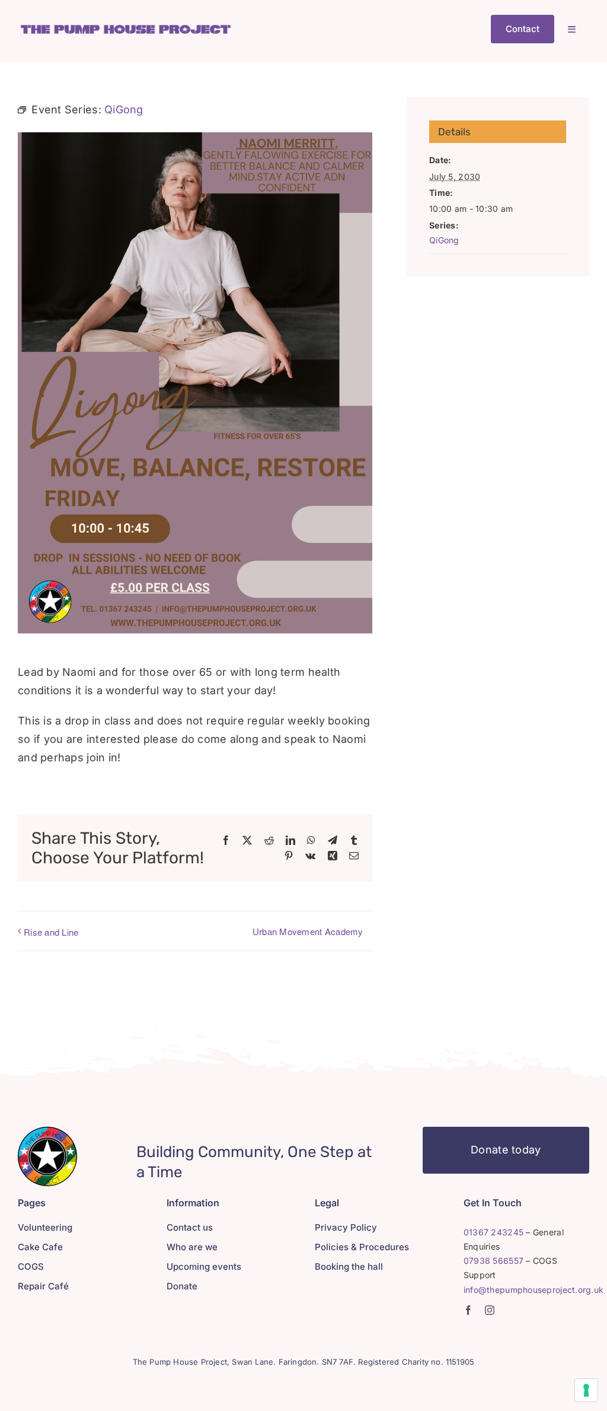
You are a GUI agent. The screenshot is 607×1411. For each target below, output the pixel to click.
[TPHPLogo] (125, 27)
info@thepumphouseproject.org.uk (533, 1290)
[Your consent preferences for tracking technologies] (586, 1390)
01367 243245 (493, 1232)
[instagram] (489, 1310)
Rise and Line (51, 932)
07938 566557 (493, 1261)
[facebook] (468, 1310)
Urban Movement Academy (308, 931)
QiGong (444, 240)
